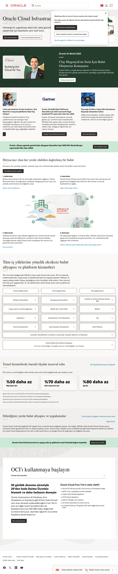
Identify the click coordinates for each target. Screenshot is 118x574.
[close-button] (112, 569)
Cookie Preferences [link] (60, 557)
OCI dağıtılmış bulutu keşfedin (13, 171)
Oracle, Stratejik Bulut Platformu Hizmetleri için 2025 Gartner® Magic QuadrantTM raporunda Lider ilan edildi (58, 111)
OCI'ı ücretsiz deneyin (10, 37)
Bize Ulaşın (20, 560)
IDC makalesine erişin (100, 147)
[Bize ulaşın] (111, 5)
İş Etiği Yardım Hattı (9, 560)
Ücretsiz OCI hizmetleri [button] (19, 475)
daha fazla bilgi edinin (88, 134)
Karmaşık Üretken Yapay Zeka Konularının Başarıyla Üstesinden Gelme (98, 110)
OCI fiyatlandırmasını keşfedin (102, 364)
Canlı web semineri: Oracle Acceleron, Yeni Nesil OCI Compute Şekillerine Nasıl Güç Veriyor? (20, 111)
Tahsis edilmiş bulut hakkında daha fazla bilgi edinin (80, 245)
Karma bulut (11, 247)
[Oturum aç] (106, 5)
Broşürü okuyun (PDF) (97, 442)
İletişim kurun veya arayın (99, 570)
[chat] (57, 570)
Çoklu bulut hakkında (13, 188)
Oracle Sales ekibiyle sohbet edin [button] (30, 37)
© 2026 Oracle (7, 557)
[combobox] (59, 5)
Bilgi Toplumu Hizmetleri (44, 557)
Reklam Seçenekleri (74, 557)
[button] (7, 5)
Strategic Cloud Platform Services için (53, 134)
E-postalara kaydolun (101, 557)
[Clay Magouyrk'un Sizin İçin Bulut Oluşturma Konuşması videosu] (23, 67)
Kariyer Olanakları (87, 557)
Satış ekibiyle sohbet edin (72, 570)
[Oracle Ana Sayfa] (18, 5)
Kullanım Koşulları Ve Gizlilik (25, 557)
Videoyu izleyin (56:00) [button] (67, 80)
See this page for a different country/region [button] (69, 40)
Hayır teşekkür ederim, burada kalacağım (71, 34)
